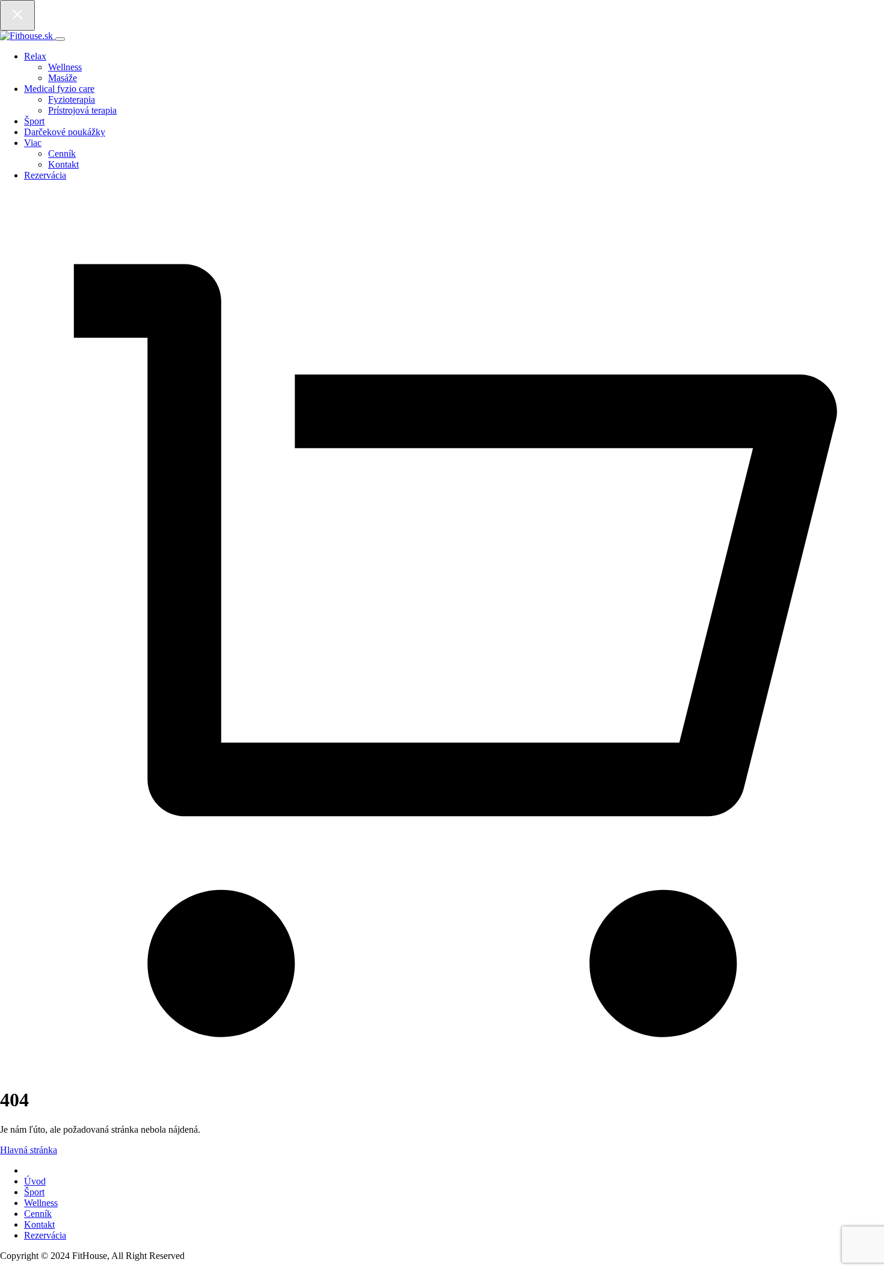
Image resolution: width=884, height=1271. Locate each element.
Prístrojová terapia (82, 110)
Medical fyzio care (59, 89)
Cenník (62, 153)
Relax (35, 56)
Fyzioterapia (71, 99)
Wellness (65, 67)
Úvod (35, 1181)
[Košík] (442, 1070)
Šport (34, 121)
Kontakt (63, 164)
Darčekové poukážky (64, 132)
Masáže (62, 78)
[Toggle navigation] (60, 39)
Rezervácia (45, 175)
